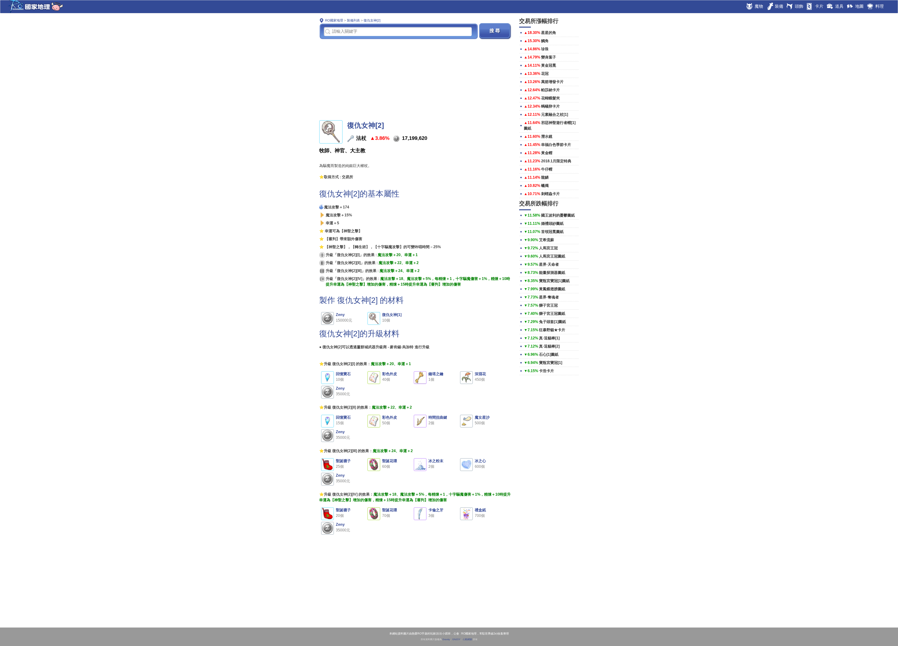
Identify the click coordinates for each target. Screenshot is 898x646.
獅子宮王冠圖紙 (552, 314)
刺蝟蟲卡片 (550, 194)
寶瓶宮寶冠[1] (550, 363)
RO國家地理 (34, 6)
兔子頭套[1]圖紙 (552, 322)
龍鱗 (545, 177)
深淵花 (480, 374)
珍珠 (545, 49)
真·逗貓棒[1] (549, 338)
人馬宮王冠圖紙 (552, 256)
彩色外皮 (389, 374)
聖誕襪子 (343, 461)
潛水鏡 (546, 136)
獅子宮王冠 (548, 305)
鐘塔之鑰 (435, 374)
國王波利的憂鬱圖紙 (558, 215)
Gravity (446, 639)
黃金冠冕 (548, 65)
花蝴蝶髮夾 (550, 98)
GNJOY (456, 639)
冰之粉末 (435, 461)
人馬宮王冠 (548, 248)
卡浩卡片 (546, 371)
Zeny (340, 315)
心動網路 (467, 639)
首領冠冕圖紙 (552, 232)
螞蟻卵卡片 (550, 106)
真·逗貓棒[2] (549, 346)
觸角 (545, 41)
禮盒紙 (480, 510)
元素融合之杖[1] (554, 114)
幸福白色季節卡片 (556, 145)
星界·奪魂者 (549, 297)
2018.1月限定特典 (556, 161)
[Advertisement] (415, 79)
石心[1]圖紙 (548, 354)
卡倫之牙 (435, 510)
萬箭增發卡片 (552, 82)
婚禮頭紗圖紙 (552, 223)
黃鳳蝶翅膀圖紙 (552, 289)
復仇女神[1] (392, 315)
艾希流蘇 (546, 240)
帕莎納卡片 (550, 90)
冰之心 (480, 461)
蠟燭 (545, 186)
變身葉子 (548, 57)
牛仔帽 (546, 169)
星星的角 (548, 33)
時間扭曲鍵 (437, 417)
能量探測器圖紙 (552, 273)
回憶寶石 (343, 374)
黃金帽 (546, 153)
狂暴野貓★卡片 (552, 330)
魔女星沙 (482, 417)
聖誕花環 (389, 461)
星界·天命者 (549, 264)
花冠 (545, 74)
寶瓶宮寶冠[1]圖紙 (554, 281)
